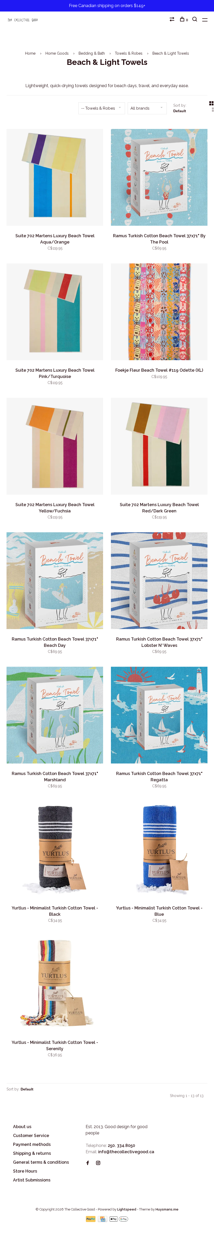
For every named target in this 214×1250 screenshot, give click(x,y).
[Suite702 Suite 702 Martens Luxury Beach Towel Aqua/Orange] (55, 178)
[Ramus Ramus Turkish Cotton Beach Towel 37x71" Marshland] (55, 716)
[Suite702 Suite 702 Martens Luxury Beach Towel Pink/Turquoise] (55, 312)
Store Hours (25, 1171)
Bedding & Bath (92, 53)
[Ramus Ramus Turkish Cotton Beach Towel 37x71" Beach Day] (55, 581)
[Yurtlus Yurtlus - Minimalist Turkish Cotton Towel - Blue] (159, 850)
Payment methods (32, 1144)
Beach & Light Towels (170, 53)
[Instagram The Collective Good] (98, 1163)
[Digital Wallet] (119, 1220)
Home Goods (57, 53)
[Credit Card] (103, 1220)
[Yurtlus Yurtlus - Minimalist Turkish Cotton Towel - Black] (55, 850)
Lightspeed (126, 1209)
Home (30, 53)
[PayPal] (91, 1220)
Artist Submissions (31, 1180)
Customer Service (31, 1135)
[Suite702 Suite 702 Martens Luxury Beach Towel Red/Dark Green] (159, 447)
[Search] (195, 20)
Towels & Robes (128, 53)
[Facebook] (88, 1163)
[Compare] (173, 20)
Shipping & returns (32, 1153)
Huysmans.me (167, 1209)
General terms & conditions (41, 1162)
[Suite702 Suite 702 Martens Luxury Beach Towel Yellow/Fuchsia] (55, 447)
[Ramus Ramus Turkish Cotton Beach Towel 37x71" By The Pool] (159, 178)
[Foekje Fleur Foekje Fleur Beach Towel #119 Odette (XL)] (159, 312)
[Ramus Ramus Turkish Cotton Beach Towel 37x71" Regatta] (159, 716)
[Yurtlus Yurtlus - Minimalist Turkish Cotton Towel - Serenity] (55, 985)
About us (22, 1126)
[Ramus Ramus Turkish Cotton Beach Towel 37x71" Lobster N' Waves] (159, 581)
